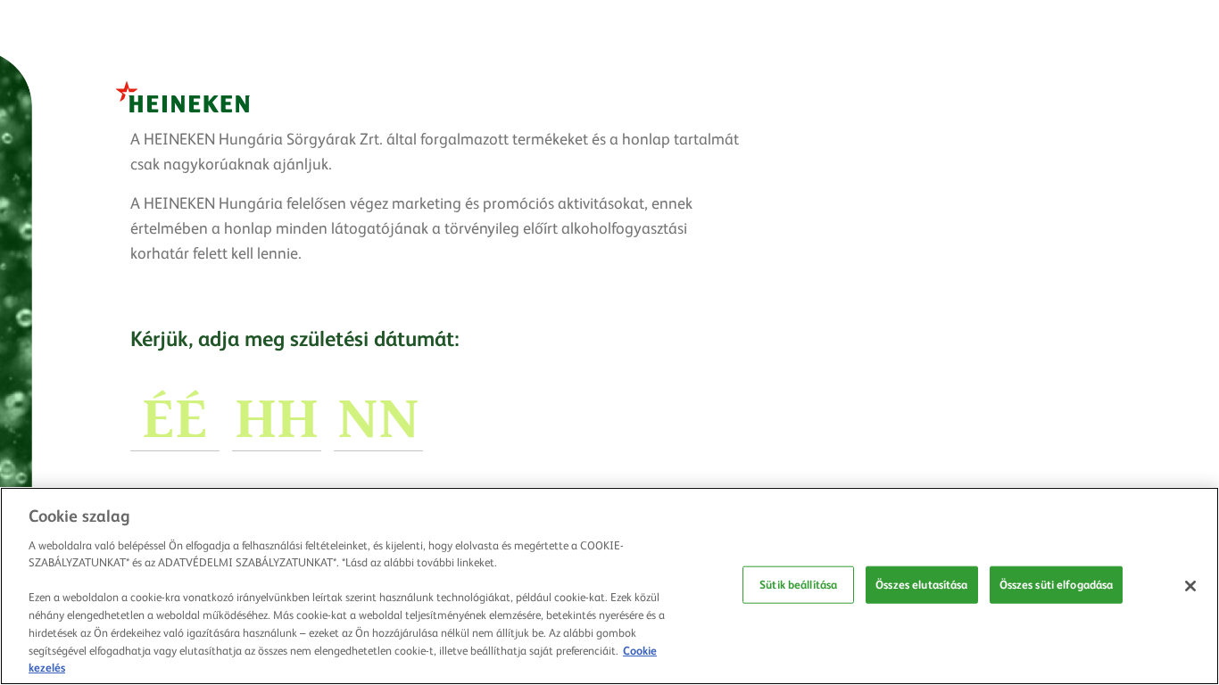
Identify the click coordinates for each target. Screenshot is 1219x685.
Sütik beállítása (798, 584)
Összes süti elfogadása (1056, 584)
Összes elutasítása (921, 584)
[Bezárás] (1190, 586)
